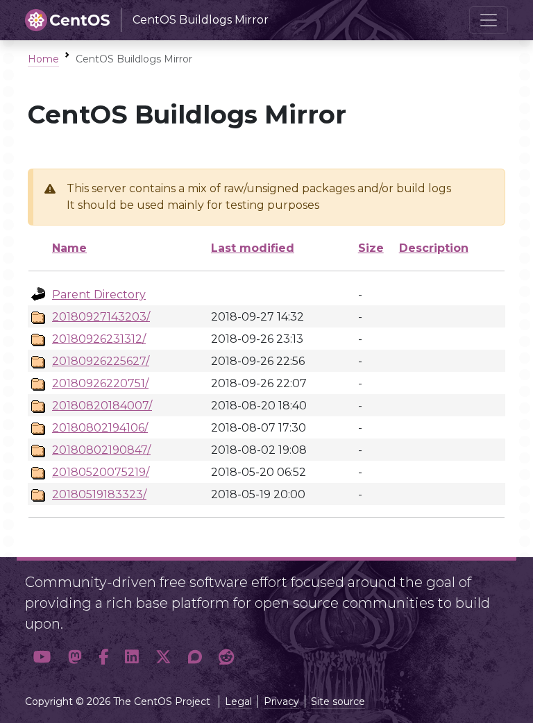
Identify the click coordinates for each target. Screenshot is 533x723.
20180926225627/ (100, 361)
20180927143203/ (101, 316)
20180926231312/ (99, 339)
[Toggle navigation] (488, 20)
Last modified (252, 248)
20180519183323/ (99, 494)
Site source (338, 701)
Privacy (281, 701)
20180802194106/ (100, 427)
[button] (42, 657)
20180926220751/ (100, 383)
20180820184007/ (102, 405)
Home (43, 59)
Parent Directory (99, 294)
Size (371, 248)
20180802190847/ (101, 450)
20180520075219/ (100, 472)
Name (69, 248)
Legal (238, 701)
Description (433, 248)
